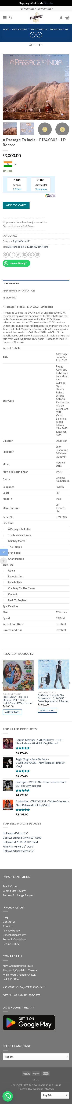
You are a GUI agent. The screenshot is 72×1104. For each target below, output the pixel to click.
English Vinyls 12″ (59, 29)
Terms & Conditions (14, 939)
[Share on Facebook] (12, 255)
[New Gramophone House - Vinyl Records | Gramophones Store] (36, 18)
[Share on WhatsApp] (6, 255)
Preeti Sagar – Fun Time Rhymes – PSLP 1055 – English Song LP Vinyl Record (18, 699)
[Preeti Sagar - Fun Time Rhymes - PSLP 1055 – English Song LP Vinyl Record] (18, 675)
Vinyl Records (19, 29)
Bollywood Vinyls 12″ (15, 833)
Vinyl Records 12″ (38, 29)
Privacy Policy (11, 930)
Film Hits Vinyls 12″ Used (18, 846)
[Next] (63, 86)
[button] (7, 1096)
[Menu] (5, 17)
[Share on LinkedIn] (37, 255)
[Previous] (8, 86)
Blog (5, 917)
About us (8, 925)
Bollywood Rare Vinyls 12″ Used (22, 837)
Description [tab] (11, 283)
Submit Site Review (14, 890)
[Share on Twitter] (18, 255)
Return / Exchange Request (19, 895)
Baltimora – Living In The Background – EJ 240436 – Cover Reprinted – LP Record (53, 698)
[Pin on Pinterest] (31, 255)
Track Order (10, 886)
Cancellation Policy (14, 934)
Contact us (9, 921)
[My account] (61, 17)
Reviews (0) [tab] (9, 297)
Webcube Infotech (43, 1088)
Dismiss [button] (48, 3)
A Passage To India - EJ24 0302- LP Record (27, 246)
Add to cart (16, 205)
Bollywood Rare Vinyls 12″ (18, 850)
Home (6, 29)
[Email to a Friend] (25, 255)
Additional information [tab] (19, 290)
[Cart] (67, 17)
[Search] (10, 17)
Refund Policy (11, 943)
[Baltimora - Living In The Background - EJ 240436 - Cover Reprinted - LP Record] (53, 674)
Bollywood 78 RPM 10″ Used (20, 842)
